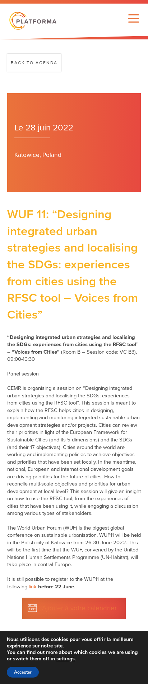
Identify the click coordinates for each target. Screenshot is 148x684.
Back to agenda (34, 62)
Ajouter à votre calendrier (79, 608)
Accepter (23, 672)
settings (65, 659)
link (33, 587)
